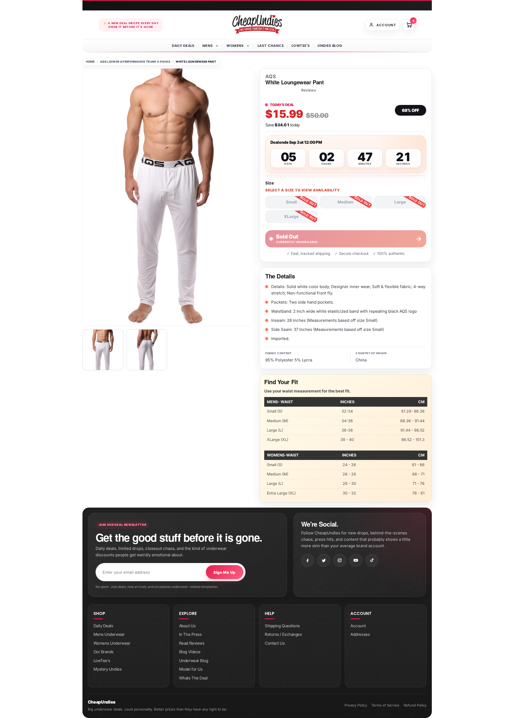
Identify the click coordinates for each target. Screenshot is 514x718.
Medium (346, 202)
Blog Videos (190, 651)
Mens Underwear (109, 634)
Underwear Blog (193, 660)
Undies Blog (330, 45)
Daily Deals (183, 45)
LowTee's (301, 45)
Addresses (360, 634)
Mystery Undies (107, 669)
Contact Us (275, 643)
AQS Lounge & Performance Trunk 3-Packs (135, 61)
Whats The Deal (193, 678)
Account (358, 625)
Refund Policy (415, 705)
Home (90, 61)
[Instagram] (339, 560)
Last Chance (271, 45)
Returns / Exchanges (283, 634)
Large (400, 202)
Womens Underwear (111, 643)
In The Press (190, 634)
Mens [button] (207, 45)
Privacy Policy (356, 705)
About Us (187, 625)
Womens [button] (235, 45)
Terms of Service (385, 705)
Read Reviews (192, 643)
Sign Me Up (224, 572)
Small (291, 202)
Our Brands (103, 651)
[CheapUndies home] (257, 24)
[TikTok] (371, 560)
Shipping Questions (282, 625)
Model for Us (191, 669)
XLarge (291, 216)
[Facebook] (307, 560)
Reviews (308, 90)
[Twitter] (323, 560)
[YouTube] (355, 560)
